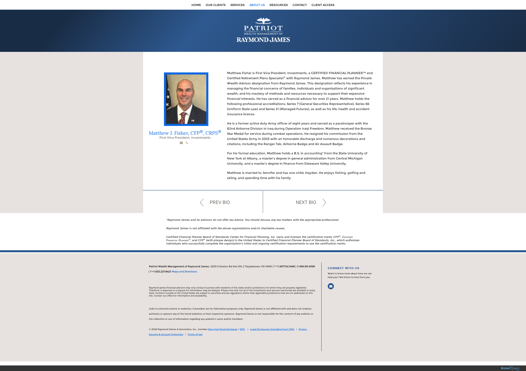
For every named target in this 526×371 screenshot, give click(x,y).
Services (237, 5)
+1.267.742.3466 (285, 266)
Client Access (323, 5)
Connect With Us (343, 268)
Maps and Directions (184, 271)
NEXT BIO (306, 202)
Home (196, 5)
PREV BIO (220, 202)
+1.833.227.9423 (161, 271)
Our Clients (216, 5)
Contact (300, 5)
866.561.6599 (307, 266)
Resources (279, 5)
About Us (257, 5)
